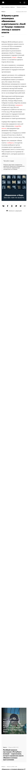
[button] (24, 2)
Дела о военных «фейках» (8, 7)
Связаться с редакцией (15, 211)
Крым (3, 36)
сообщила (10, 143)
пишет (14, 57)
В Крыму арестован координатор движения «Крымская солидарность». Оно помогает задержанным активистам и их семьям (14, 167)
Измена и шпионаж (22, 7)
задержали (19, 105)
